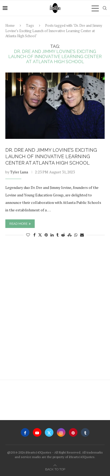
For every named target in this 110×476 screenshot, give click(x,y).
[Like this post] (28, 234)
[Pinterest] (73, 432)
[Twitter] (49, 432)
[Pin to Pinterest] (46, 234)
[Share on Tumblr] (57, 234)
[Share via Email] (82, 234)
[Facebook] (25, 432)
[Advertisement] (55, 311)
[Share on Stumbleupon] (70, 234)
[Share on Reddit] (63, 234)
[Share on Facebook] (34, 234)
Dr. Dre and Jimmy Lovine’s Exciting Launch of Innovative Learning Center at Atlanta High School (51, 156)
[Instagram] (61, 432)
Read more (18, 224)
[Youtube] (37, 432)
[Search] (104, 8)
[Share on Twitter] (40, 234)
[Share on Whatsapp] (75, 234)
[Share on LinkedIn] (52, 234)
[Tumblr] (85, 432)
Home (10, 25)
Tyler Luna (19, 171)
